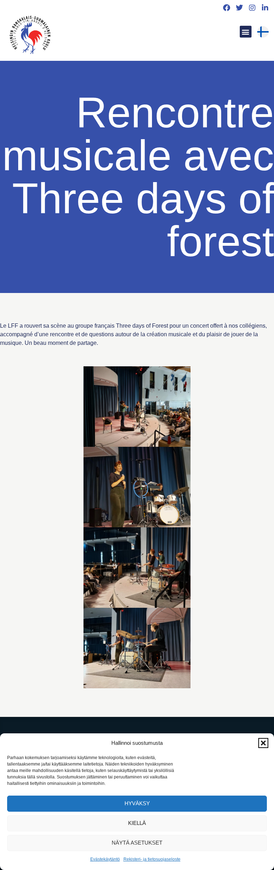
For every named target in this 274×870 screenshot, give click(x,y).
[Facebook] (226, 7)
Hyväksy (137, 803)
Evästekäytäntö (105, 859)
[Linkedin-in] (265, 7)
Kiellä (137, 823)
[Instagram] (252, 7)
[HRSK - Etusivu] (30, 36)
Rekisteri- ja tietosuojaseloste (152, 859)
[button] (263, 743)
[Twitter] (239, 7)
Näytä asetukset (137, 843)
